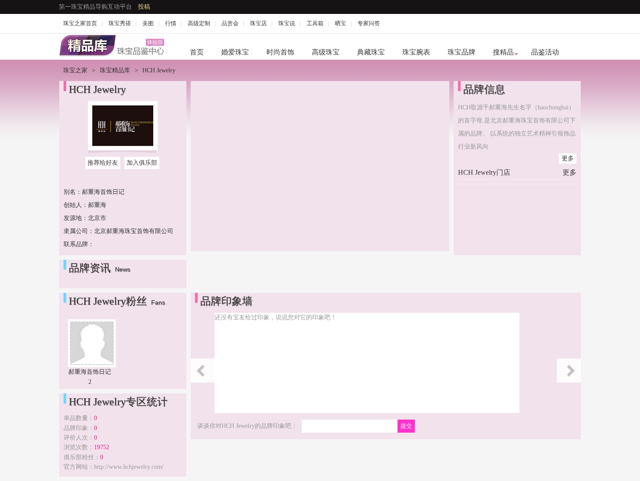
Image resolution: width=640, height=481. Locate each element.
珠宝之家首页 (80, 23)
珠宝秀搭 (119, 23)
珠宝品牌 (461, 52)
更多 (568, 158)
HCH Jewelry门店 (484, 172)
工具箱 (315, 23)
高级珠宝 (326, 52)
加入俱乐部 (142, 162)
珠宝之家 (75, 70)
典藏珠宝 (371, 52)
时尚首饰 (280, 52)
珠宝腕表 (416, 52)
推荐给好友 (103, 162)
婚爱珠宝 (235, 52)
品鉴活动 (545, 52)
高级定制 (199, 23)
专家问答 (368, 23)
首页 (197, 52)
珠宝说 (286, 23)
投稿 (144, 6)
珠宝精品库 (115, 70)
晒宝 (340, 23)
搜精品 (503, 52)
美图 (148, 23)
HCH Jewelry (97, 89)
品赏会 (230, 23)
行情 (170, 23)
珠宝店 (258, 23)
